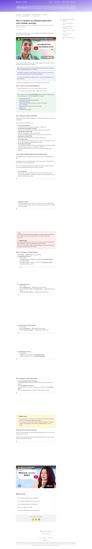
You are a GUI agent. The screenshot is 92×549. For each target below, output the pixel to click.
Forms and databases (26, 14)
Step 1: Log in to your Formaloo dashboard (68, 20)
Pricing (39, 537)
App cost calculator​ (23, 104)
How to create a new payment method (26, 421)
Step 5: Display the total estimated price (67, 34)
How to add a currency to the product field (27, 418)
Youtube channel (51, 537)
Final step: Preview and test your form (68, 38)
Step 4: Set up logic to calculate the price (68, 31)
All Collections (18, 14)
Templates (44, 537)
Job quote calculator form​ (24, 98)
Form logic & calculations (36, 14)
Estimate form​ (22, 107)
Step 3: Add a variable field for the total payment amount (68, 27)
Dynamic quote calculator (24, 101)
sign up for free (31, 88)
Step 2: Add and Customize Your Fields (68, 24)
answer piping (28, 146)
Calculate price (45, 14)
